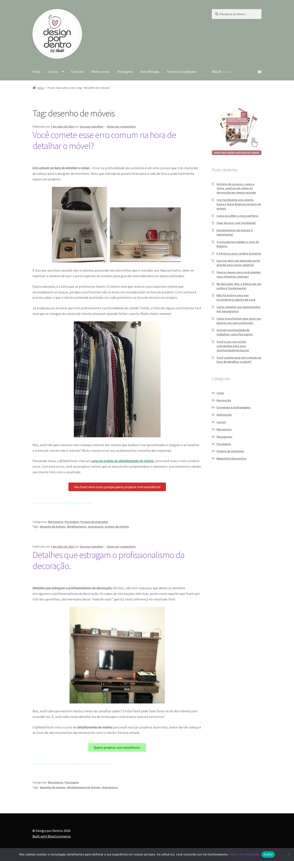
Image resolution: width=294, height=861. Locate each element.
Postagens (125, 71)
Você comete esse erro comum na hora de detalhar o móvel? (104, 140)
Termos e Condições (182, 71)
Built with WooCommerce (51, 836)
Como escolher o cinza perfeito (237, 216)
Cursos (53, 71)
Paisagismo (224, 437)
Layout (221, 422)
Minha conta (100, 71)
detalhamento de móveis (84, 787)
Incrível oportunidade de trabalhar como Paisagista (235, 332)
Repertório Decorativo (231, 458)
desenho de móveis (52, 526)
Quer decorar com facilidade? (236, 223)
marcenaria (95, 526)
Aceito (268, 854)
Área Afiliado (150, 71)
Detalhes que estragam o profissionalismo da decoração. (108, 560)
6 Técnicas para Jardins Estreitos (239, 253)
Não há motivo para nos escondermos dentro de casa (236, 297)
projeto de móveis (117, 526)
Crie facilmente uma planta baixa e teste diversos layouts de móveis (239, 204)
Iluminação (224, 415)
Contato (77, 71)
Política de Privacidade (244, 854)
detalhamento (76, 526)
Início (36, 71)
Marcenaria (55, 522)
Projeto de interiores (94, 522)
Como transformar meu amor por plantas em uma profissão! (239, 321)
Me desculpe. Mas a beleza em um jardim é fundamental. (239, 286)
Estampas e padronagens (234, 407)
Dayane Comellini (91, 126)
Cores (220, 393)
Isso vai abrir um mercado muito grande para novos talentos (238, 263)
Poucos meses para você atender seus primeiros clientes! (239, 274)
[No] (288, 854)
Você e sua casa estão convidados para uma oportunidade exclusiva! (233, 346)
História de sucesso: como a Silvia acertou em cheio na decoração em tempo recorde (236, 188)
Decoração (224, 400)
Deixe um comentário (121, 126)
